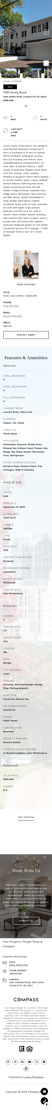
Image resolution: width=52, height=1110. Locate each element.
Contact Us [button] (26, 921)
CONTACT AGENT (26, 335)
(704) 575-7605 (11, 306)
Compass (27, 1010)
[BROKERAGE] (26, 1068)
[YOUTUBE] (29, 1062)
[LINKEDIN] (22, 1062)
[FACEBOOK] (8, 1062)
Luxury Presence (33, 1077)
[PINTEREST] (44, 1062)
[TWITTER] (36, 1062)
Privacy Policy (38, 1091)
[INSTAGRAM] (15, 1062)
